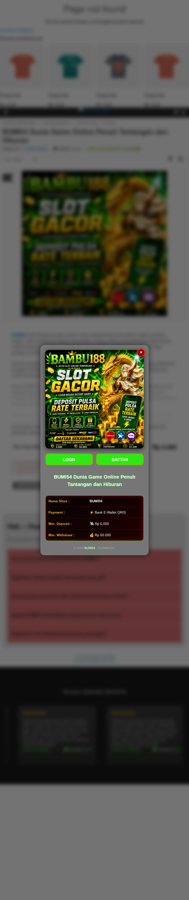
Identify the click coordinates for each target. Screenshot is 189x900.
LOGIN (69, 460)
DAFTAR (120, 460)
